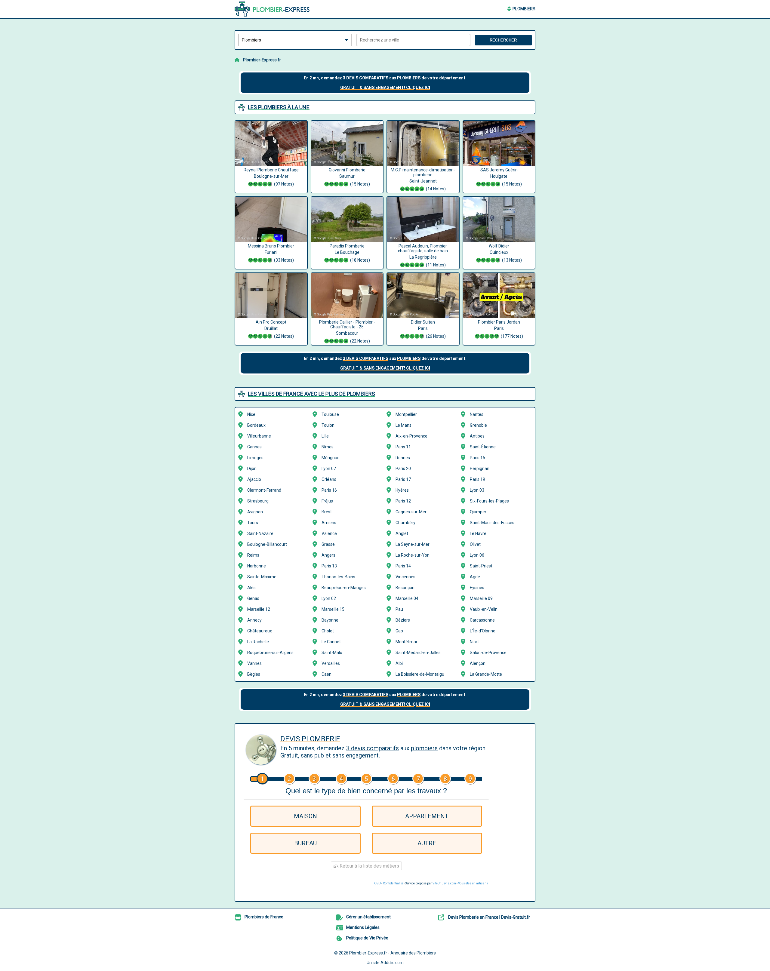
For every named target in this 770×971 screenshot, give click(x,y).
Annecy (254, 620)
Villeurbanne (259, 436)
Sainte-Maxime (261, 576)
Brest (327, 511)
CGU (377, 883)
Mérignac (330, 457)
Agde (475, 576)
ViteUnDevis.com (444, 883)
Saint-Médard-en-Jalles (418, 652)
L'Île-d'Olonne (482, 630)
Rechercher (503, 40)
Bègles (253, 674)
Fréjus (327, 501)
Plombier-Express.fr (262, 59)
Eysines (477, 587)
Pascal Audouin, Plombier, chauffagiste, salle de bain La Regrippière (423, 255)
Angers (328, 555)
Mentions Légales (363, 927)
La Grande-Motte (486, 674)
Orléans (329, 479)
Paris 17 (403, 479)
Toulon (328, 425)
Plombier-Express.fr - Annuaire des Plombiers (392, 953)
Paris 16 (329, 490)
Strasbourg (258, 501)
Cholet (328, 630)
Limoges (255, 457)
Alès (251, 587)
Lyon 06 (477, 555)
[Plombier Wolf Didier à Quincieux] (499, 219)
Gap (399, 630)
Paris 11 (403, 446)
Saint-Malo (332, 652)
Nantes (476, 414)
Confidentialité (393, 883)
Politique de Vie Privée (367, 938)
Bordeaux (256, 425)
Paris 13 (329, 566)
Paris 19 (477, 479)
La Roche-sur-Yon (413, 555)
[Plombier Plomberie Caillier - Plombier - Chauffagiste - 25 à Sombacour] (347, 295)
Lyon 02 (329, 598)
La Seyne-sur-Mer (413, 544)
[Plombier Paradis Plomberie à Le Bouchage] (347, 219)
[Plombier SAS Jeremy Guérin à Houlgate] (499, 143)
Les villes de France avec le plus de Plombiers (311, 394)
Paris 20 (403, 468)
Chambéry (405, 522)
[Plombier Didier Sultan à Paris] (423, 295)
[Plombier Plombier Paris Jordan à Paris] (499, 295)
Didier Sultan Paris (428, 329)
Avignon (255, 511)
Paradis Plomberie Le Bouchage (350, 253)
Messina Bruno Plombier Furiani (271, 253)
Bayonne (330, 620)
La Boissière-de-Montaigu (420, 674)
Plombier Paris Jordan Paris (500, 329)
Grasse (328, 544)
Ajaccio (254, 479)
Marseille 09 (481, 598)
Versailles (331, 663)
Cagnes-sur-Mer (411, 511)
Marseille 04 (407, 598)
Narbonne (256, 566)
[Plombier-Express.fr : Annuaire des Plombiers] (272, 9)
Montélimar (406, 641)
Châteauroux (259, 630)
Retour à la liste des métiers (368, 866)
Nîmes (328, 446)
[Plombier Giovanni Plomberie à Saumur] (347, 143)
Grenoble (478, 425)
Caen (326, 674)
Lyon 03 (477, 490)
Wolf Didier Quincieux (505, 253)
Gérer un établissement (368, 916)
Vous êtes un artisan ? (473, 883)
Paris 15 (477, 457)
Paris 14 (403, 566)
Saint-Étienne (483, 446)
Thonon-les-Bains (338, 576)
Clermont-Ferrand (264, 490)
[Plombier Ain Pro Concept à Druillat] (271, 295)
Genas (253, 598)
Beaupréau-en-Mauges (344, 587)
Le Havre (478, 533)
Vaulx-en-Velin (483, 609)
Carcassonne (482, 620)
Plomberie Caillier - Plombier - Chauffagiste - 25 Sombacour (347, 331)
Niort (474, 641)
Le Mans (403, 425)
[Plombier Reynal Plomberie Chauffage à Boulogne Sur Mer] (271, 143)
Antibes (477, 436)
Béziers (403, 620)
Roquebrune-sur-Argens (270, 652)
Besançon (405, 587)
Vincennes (405, 576)
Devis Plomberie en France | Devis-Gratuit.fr (489, 917)
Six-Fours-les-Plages (489, 501)
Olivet (475, 544)
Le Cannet (331, 641)
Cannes (254, 446)
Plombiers (524, 8)
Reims (253, 555)
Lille (325, 436)
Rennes (403, 457)
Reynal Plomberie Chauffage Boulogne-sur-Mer (271, 176)
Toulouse (330, 414)
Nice (251, 414)
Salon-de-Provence (488, 652)
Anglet (402, 533)
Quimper (478, 511)
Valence (329, 533)
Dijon (252, 468)
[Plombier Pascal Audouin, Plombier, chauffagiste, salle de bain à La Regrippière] (423, 219)
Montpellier (406, 414)
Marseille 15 (333, 609)
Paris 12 (403, 501)
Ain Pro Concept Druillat (275, 329)
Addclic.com (392, 962)
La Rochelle (258, 641)
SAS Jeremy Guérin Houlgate (501, 176)
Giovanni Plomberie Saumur (349, 176)
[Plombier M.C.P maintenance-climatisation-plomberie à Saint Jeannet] (423, 143)
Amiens (329, 522)
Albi (399, 663)
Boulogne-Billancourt (267, 544)
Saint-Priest (481, 566)
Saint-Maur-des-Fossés (492, 522)
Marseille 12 (258, 609)
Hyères (402, 490)
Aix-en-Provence (411, 436)
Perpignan (479, 468)
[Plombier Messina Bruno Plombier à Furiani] (271, 219)
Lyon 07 (329, 468)
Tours (252, 522)
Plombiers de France (264, 916)
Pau (399, 609)
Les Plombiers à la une (279, 107)
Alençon (477, 663)
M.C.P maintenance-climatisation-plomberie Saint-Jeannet (423, 179)
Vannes (254, 663)
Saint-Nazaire (260, 533)
